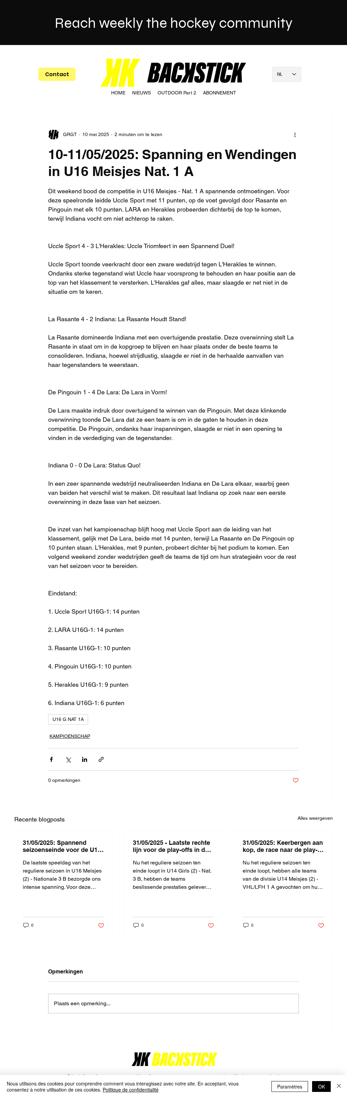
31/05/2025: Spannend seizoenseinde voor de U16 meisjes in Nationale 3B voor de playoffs (62, 846)
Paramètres (289, 1086)
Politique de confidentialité (131, 1089)
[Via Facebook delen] (51, 759)
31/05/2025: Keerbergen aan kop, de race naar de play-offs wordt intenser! (283, 846)
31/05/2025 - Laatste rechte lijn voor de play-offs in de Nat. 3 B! (171, 846)
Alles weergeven (315, 818)
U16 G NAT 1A (68, 719)
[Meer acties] (295, 134)
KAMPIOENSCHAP (69, 736)
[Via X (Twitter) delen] (68, 759)
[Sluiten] (339, 1086)
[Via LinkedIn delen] (84, 759)
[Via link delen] (101, 759)
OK (321, 1086)
